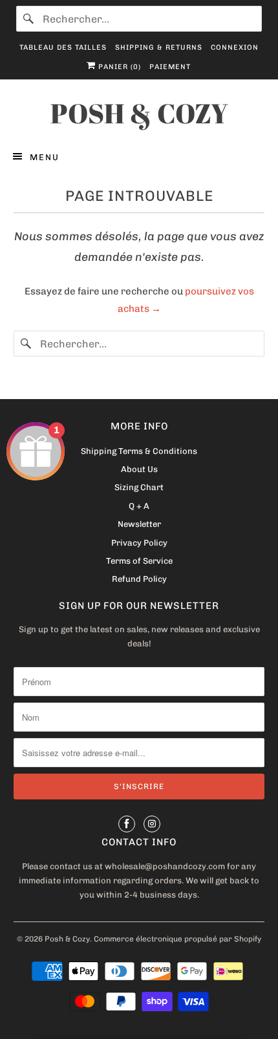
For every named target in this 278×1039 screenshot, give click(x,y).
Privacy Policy (139, 543)
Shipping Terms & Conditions (139, 451)
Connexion (235, 47)
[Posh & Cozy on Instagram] (152, 824)
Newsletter (139, 524)
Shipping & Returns (158, 47)
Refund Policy (139, 579)
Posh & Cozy (67, 938)
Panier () (118, 67)
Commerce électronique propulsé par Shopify (177, 938)
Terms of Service (139, 561)
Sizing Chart (139, 487)
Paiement (170, 67)
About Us (139, 469)
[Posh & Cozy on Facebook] (126, 824)
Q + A (139, 506)
